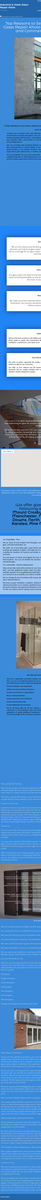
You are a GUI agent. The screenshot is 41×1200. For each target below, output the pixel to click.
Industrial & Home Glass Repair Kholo (14, 6)
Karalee (19, 523)
